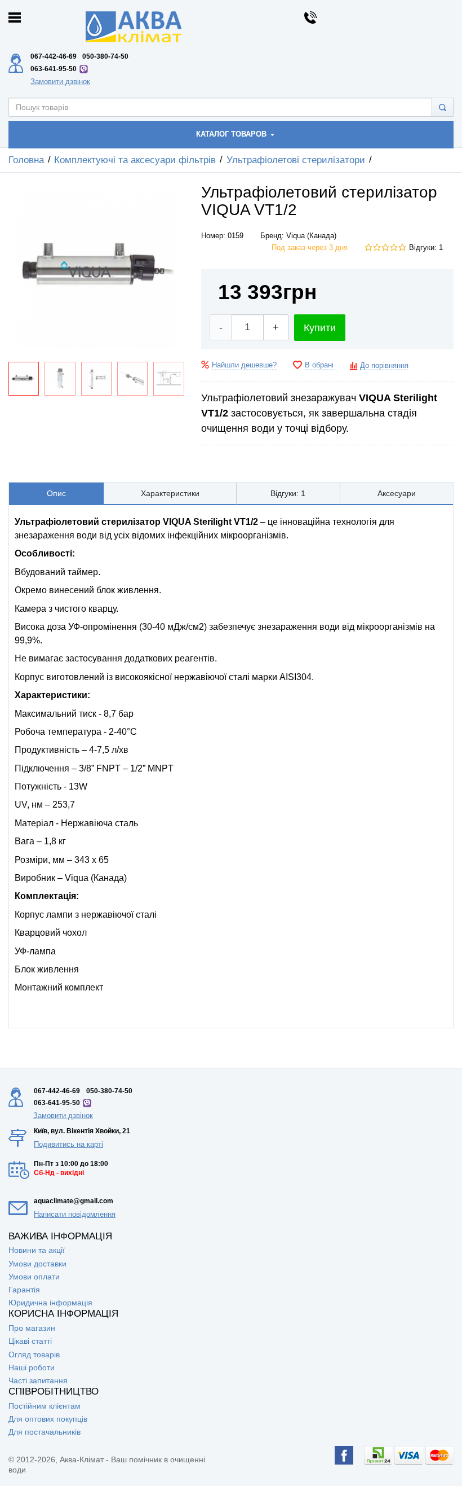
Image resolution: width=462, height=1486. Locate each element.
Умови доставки (37, 1263)
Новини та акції (36, 1250)
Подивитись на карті (68, 1144)
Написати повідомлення (74, 1214)
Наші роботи (31, 1367)
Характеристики (170, 493)
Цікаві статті (30, 1340)
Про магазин (31, 1327)
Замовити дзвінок (60, 81)
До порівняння (384, 366)
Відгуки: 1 (426, 248)
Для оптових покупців (47, 1418)
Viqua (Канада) (311, 236)
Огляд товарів (34, 1354)
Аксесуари (396, 493)
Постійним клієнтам (44, 1405)
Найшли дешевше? (244, 365)
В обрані (319, 365)
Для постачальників (44, 1431)
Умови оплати (34, 1276)
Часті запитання (38, 1380)
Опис (56, 493)
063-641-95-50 (53, 69)
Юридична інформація (50, 1302)
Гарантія (24, 1289)
